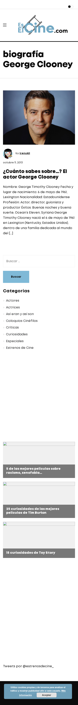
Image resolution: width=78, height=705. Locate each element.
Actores (12, 300)
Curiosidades (17, 334)
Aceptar (46, 695)
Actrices (13, 307)
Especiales (15, 341)
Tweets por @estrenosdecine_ (28, 666)
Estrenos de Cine (20, 347)
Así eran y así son (20, 314)
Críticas (12, 327)
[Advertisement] (39, 396)
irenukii (25, 153)
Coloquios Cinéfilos (22, 320)
